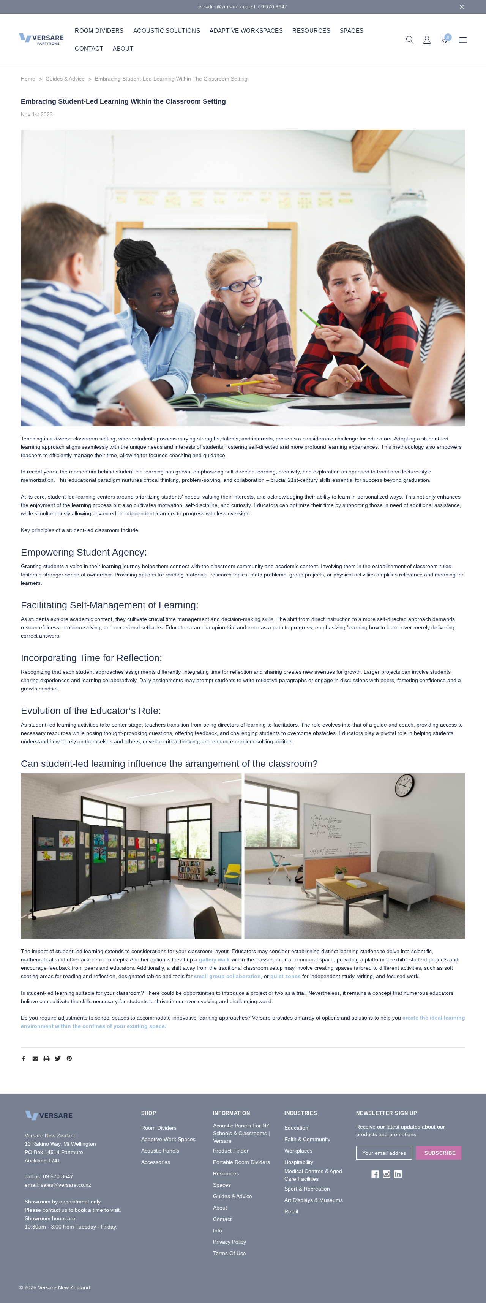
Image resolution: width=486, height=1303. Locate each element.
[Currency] (463, 39)
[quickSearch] (409, 39)
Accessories (155, 1162)
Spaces (222, 1185)
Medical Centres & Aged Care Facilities (313, 1175)
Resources (226, 1173)
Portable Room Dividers (241, 1162)
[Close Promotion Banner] (461, 6)
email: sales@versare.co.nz (58, 1185)
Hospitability (298, 1162)
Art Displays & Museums (313, 1200)
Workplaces (298, 1151)
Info (217, 1230)
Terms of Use (229, 1253)
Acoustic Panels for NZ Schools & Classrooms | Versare (241, 1133)
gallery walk (214, 959)
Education (296, 1128)
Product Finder (231, 1151)
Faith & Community (307, 1139)
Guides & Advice (232, 1196)
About (220, 1208)
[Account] (427, 39)
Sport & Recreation (307, 1189)
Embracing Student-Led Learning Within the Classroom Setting (123, 101)
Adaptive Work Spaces (168, 1139)
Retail (291, 1211)
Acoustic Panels (160, 1151)
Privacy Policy (229, 1242)
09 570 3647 (58, 1176)
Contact (222, 1219)
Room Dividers (159, 1128)
